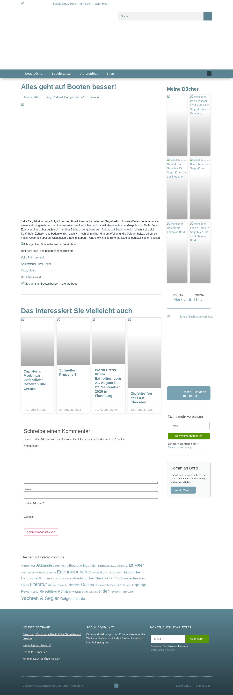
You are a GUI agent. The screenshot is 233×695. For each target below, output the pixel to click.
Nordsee (74, 585)
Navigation (63, 585)
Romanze (75, 591)
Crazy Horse (28, 270)
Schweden (93, 592)
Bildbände (43, 565)
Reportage (139, 585)
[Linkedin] (209, 73)
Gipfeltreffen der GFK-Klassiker (141, 397)
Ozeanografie (102, 585)
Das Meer (134, 565)
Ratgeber (127, 585)
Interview (69, 578)
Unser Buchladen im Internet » (194, 393)
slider (103, 591)
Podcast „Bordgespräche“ (68, 97)
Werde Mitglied (183, 490)
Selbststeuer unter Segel (36, 264)
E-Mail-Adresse (34, 503)
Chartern (120, 566)
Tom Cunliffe (129, 592)
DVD (41, 573)
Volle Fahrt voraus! (32, 257)
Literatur (95, 97)
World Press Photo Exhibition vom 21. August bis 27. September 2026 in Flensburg (108, 383)
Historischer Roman (35, 578)
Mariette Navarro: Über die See (41, 658)
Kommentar (31, 446)
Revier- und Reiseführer (39, 591)
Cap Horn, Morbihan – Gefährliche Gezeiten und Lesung (35, 379)
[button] (67, 212)
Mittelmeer (52, 585)
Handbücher (132, 572)
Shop (110, 73)
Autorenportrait (28, 566)
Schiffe (85, 592)
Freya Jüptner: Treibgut (37, 645)
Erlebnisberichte (74, 571)
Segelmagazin (62, 73)
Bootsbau (103, 566)
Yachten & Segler (40, 598)
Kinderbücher (84, 578)
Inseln (61, 579)
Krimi (114, 578)
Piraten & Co (116, 585)
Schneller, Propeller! (35, 652)
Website (29, 517)
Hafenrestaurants (111, 572)
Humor (54, 578)
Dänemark (50, 572)
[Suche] (207, 16)
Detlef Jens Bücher (30, 573)
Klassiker (102, 578)
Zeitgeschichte (72, 598)
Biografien (90, 565)
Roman (64, 591)
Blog (49, 97)
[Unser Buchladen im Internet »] (174, 393)
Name (28, 489)
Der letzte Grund (31, 277)
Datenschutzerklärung (180, 447)
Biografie (75, 565)
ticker (119, 592)
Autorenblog (89, 73)
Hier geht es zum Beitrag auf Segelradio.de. (107, 229)
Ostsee (87, 584)
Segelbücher (34, 73)
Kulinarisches (129, 578)
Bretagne (112, 566)
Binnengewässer (60, 566)
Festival (95, 573)
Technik (113, 592)
